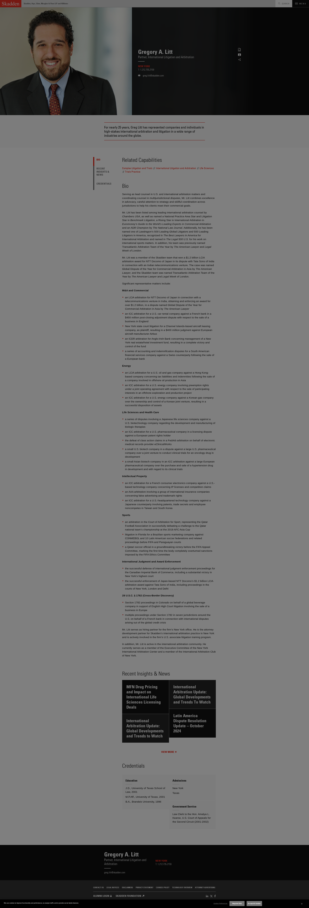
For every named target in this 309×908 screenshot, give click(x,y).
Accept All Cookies (254, 903)
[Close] (302, 904)
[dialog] (154, 903)
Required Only (237, 903)
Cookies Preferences (220, 903)
